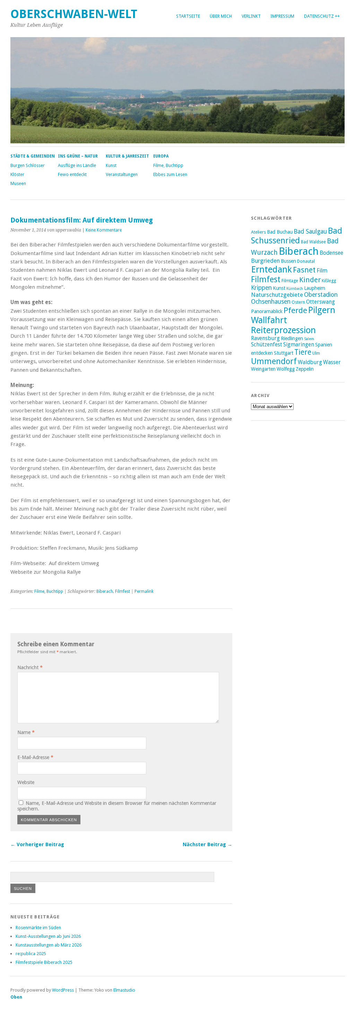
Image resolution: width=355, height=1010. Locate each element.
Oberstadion (321, 294)
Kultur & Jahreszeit (127, 156)
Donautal (306, 261)
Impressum (282, 16)
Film (322, 270)
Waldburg (310, 362)
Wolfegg (286, 369)
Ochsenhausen (271, 301)
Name (26, 732)
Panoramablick (267, 311)
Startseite (188, 16)
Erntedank (271, 269)
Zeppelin (305, 369)
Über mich (221, 16)
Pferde (295, 310)
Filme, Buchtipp (168, 165)
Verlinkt (251, 16)
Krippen (261, 287)
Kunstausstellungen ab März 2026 (48, 945)
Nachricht (30, 667)
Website (25, 782)
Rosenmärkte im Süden (38, 927)
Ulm (316, 353)
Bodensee (331, 253)
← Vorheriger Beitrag (37, 844)
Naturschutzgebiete (277, 294)
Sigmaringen (298, 345)
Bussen (288, 261)
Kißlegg (329, 280)
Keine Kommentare (104, 230)
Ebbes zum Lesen (170, 174)
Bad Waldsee (313, 241)
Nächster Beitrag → (207, 844)
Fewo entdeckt (72, 174)
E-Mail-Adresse (35, 757)
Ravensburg (265, 338)
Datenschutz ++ (322, 16)
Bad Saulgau (310, 231)
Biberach (104, 591)
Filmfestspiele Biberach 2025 (44, 962)
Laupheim (314, 288)
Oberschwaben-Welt (73, 14)
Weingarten (263, 369)
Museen (18, 183)
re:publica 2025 (31, 953)
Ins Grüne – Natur (78, 156)
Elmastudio (124, 990)
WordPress (63, 990)
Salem (309, 339)
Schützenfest (266, 345)
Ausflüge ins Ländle (77, 165)
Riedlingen (292, 338)
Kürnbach (294, 288)
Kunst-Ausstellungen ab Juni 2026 (48, 936)
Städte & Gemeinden (32, 156)
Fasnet (304, 270)
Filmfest (122, 591)
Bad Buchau (280, 232)
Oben (16, 997)
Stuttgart (283, 353)
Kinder (310, 280)
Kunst (111, 165)
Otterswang (320, 302)
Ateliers (258, 232)
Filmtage (290, 280)
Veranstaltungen (122, 174)
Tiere (302, 352)
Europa (160, 156)
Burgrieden (265, 260)
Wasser (332, 362)
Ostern (298, 302)
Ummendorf (274, 361)
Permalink (144, 591)
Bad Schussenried (296, 235)
